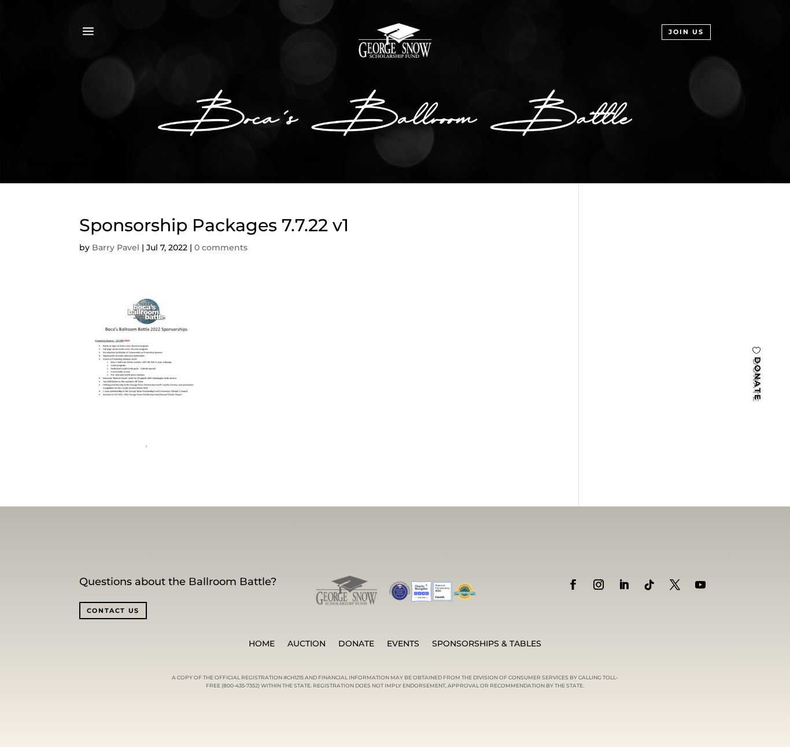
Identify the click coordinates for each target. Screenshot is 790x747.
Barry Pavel (115, 247)
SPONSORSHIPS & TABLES (486, 644)
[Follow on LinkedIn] (624, 584)
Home (262, 644)
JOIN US (686, 32)
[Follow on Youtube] (700, 584)
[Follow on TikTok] (649, 584)
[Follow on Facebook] (573, 584)
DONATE (757, 379)
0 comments (221, 247)
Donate (356, 644)
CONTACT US (113, 611)
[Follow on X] (675, 584)
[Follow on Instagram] (598, 584)
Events (403, 644)
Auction (306, 644)
